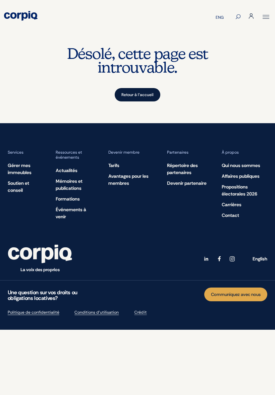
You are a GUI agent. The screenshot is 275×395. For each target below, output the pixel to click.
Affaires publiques (241, 176)
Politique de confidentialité (33, 312)
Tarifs (113, 165)
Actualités (66, 170)
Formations (68, 199)
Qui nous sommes (241, 165)
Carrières (231, 205)
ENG (220, 17)
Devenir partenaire (187, 183)
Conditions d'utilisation (96, 312)
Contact (230, 215)
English (260, 259)
